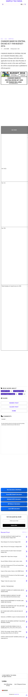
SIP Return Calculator (14, 504)
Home (2, 38)
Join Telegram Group (20, 684)
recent (6, 38)
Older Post (14, 407)
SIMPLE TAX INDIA (14, 1)
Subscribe (14, 525)
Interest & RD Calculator (14, 499)
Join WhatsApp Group (8, 685)
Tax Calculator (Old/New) (14, 489)
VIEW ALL (24, 532)
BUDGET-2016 (11, 38)
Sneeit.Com (16, 694)
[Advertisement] (14, 22)
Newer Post (14, 403)
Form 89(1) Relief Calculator (14, 494)
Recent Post (5, 532)
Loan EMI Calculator (14, 508)
